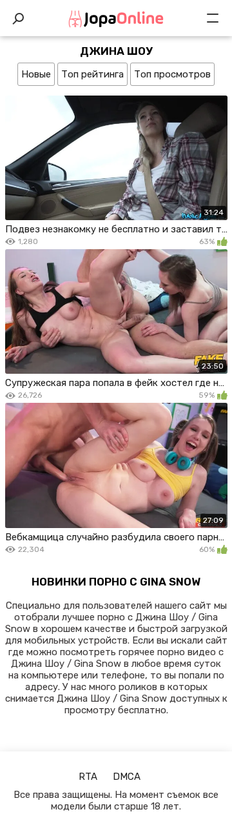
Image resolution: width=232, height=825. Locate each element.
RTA (88, 776)
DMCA (126, 776)
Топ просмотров (172, 74)
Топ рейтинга (92, 74)
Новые (36, 74)
